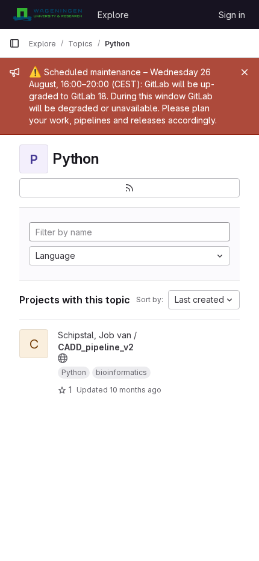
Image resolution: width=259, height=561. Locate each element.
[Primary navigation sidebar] (14, 43)
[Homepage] (47, 14)
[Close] (244, 72)
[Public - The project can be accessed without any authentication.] (62, 358)
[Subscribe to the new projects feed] (129, 187)
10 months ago (135, 389)
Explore (113, 15)
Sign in (232, 15)
